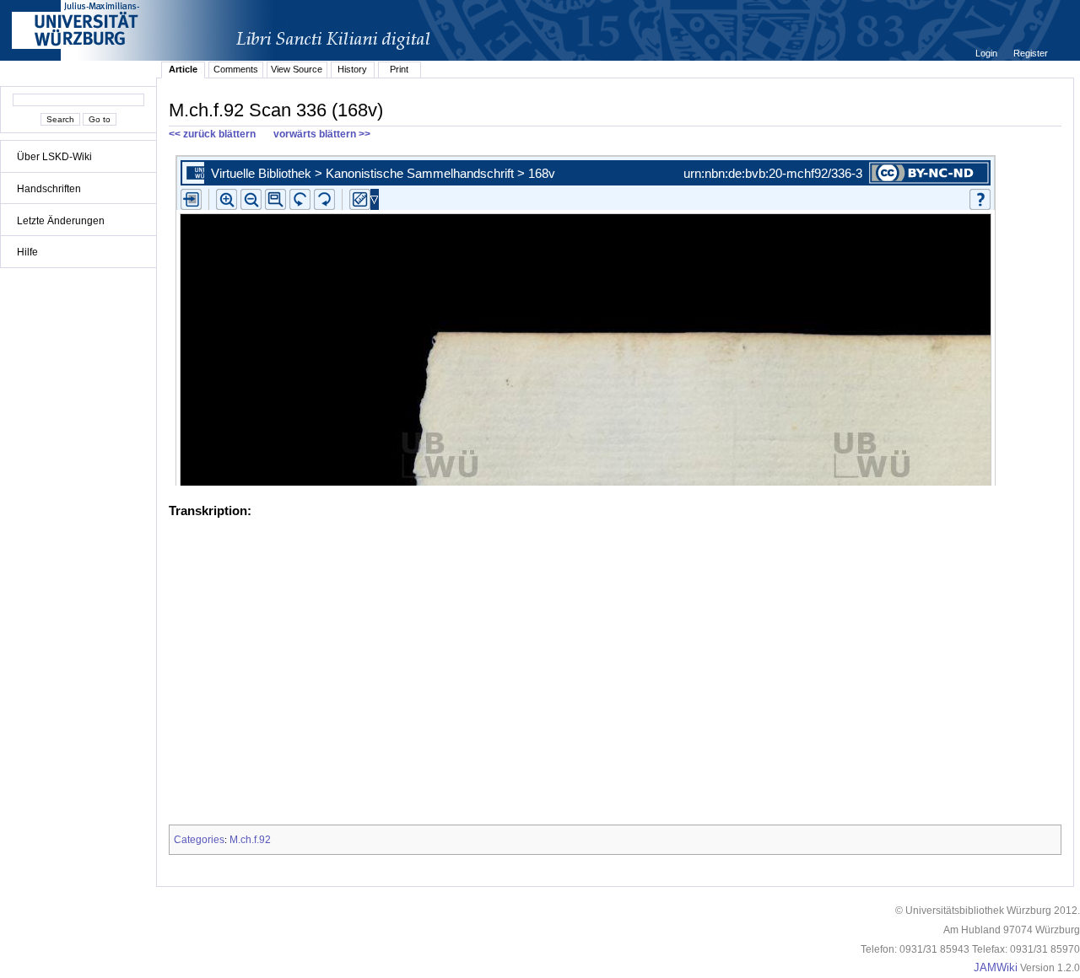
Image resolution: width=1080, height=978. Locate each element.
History (352, 69)
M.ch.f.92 (250, 840)
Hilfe (27, 252)
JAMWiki (996, 968)
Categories (199, 840)
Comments (235, 69)
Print (399, 69)
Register (1030, 53)
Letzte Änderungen (61, 221)
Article (183, 69)
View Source (296, 69)
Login (987, 53)
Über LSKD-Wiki (54, 157)
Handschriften (49, 189)
